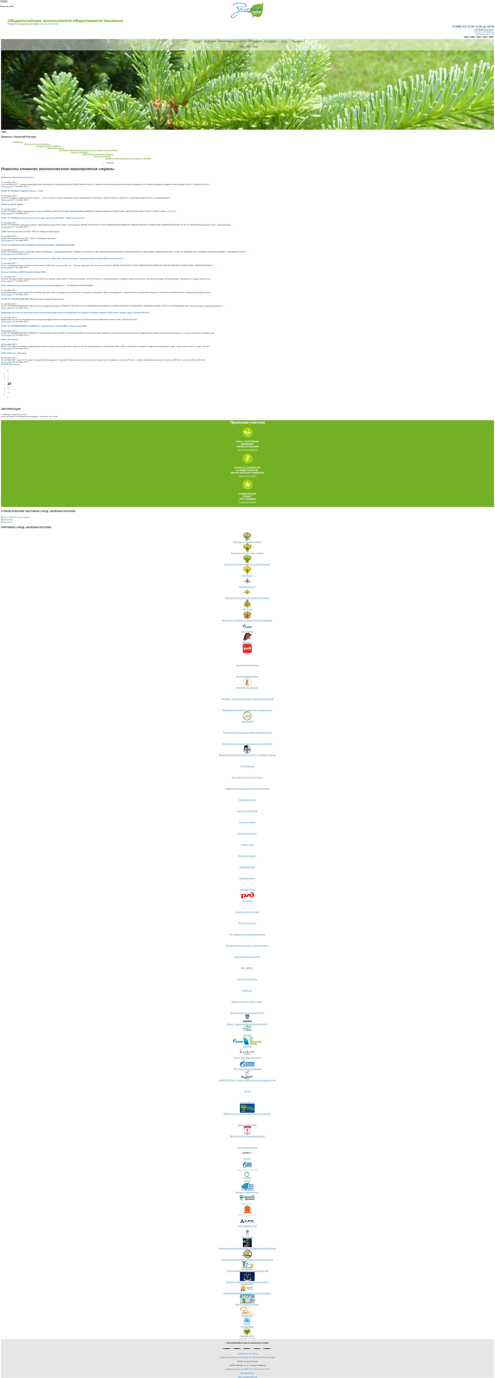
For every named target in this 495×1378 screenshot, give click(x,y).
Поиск (255, 46)
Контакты (297, 41)
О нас (284, 41)
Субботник (210, 41)
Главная (197, 41)
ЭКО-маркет (255, 41)
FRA (248, 46)
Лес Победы (270, 41)
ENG (242, 46)
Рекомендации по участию (232, 41)
